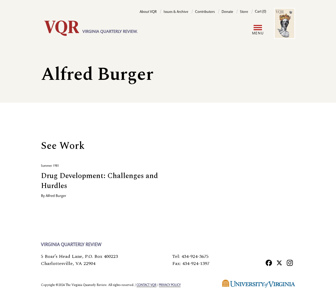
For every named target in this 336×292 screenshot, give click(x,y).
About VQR (148, 12)
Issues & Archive (176, 12)
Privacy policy (170, 285)
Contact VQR (146, 285)
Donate (227, 12)
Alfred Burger (56, 196)
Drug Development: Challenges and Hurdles (99, 180)
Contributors (205, 12)
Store (244, 12)
